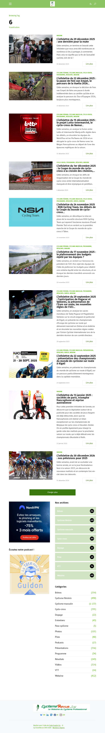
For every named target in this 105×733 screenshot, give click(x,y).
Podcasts (59, 642)
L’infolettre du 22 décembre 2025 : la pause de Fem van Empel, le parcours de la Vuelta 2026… (76, 81)
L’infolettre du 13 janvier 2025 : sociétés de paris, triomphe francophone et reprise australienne (74, 399)
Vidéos (76, 201)
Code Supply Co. (55, 725)
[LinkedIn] (48, 715)
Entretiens (60, 620)
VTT (57, 670)
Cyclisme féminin (62, 73)
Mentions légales (59, 728)
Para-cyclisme (61, 625)
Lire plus (89, 64)
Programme (61, 75)
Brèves (58, 592)
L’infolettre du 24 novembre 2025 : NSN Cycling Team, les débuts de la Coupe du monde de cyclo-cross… (76, 208)
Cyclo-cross (87, 73)
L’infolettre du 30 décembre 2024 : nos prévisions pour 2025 (76, 456)
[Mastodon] (51, 715)
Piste (57, 636)
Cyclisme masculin (75, 73)
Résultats (69, 75)
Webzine (59, 35)
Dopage (59, 614)
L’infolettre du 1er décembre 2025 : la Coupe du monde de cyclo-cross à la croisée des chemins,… (76, 168)
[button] (10, 4)
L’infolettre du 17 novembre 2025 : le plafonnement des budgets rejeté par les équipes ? (76, 254)
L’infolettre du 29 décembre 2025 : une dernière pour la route (76, 40)
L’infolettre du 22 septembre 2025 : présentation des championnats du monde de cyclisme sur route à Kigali (76, 360)
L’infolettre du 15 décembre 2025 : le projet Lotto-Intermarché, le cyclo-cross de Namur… (76, 122)
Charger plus (52, 492)
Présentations (88, 350)
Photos (58, 631)
